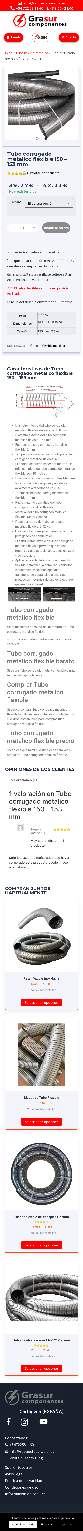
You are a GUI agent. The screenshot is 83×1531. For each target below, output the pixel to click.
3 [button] (46, 138)
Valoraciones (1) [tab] (24, 780)
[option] (41, 103)
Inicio (9, 53)
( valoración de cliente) (43, 173)
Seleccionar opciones (41, 1002)
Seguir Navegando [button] (22, 1524)
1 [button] (37, 138)
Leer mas (66, 1524)
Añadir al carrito (56, 228)
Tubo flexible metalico (32, 53)
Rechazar (47, 1524)
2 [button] (41, 138)
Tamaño (16, 202)
